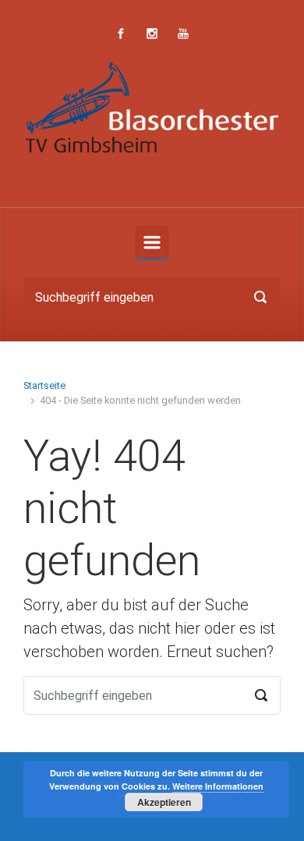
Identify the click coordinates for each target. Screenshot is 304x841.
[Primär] (152, 242)
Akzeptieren (164, 802)
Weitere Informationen (217, 786)
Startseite (44, 385)
